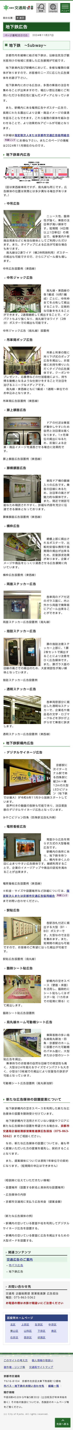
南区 (54, 1331)
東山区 (14, 1331)
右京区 (14, 1337)
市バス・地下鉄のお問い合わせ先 (24, 1386)
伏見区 (42, 1337)
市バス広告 (16, 1265)
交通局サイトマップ (41, 1367)
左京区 (39, 1324)
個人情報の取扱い (42, 1360)
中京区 (52, 1324)
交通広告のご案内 (20, 1259)
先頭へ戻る (63, 1424)
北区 (13, 1324)
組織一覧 (53, 1386)
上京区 (25, 1324)
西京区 (28, 1337)
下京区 (42, 1331)
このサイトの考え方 (16, 1360)
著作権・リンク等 (14, 1367)
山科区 (28, 1331)
